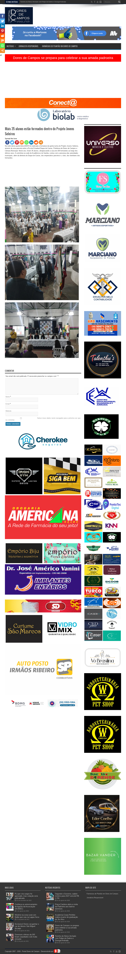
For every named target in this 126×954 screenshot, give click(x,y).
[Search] (119, 2)
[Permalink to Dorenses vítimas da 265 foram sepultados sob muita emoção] (10, 940)
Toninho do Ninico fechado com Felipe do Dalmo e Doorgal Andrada (65, 938)
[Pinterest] (17, 142)
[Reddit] (36, 142)
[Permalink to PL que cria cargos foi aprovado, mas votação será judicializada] (10, 899)
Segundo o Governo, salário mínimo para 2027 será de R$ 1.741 (67, 896)
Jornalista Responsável (28, 46)
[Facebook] (7, 142)
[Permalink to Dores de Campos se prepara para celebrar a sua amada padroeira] (50, 931)
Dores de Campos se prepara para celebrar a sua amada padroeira (63, 58)
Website (8, 411)
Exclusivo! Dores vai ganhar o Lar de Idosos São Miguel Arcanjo (27, 926)
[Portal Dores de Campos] (19, 22)
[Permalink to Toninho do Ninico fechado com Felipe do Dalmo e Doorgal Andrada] (50, 942)
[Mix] (22, 142)
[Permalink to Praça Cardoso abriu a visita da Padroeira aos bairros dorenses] (50, 910)
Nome (8, 397)
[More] (41, 142)
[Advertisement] (63, 81)
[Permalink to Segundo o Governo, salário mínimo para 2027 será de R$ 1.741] (50, 899)
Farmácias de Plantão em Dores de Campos (60, 46)
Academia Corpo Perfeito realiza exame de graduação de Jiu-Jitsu (66, 917)
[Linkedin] (31, 142)
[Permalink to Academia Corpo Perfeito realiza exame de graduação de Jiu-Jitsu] (50, 921)
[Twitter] (12, 142)
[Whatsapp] (26, 142)
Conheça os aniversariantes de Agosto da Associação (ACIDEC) (26, 906)
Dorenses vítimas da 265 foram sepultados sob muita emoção (26, 936)
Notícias (10, 46)
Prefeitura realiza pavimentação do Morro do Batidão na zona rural (42, 2)
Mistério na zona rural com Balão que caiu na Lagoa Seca (27, 916)
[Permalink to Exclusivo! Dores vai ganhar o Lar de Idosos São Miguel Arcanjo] (10, 930)
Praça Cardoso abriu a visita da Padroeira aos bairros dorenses (66, 906)
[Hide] (1, 55)
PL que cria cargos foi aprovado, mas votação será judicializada (26, 896)
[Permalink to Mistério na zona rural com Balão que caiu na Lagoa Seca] (10, 921)
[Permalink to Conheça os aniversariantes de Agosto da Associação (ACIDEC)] (10, 910)
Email (8, 404)
